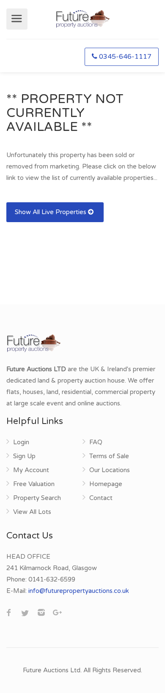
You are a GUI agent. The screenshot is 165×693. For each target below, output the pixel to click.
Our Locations (109, 470)
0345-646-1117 (125, 56)
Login (21, 442)
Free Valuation (34, 484)
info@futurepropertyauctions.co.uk (78, 591)
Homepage (105, 484)
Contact (101, 498)
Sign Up (24, 456)
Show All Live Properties (51, 212)
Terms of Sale (109, 456)
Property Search (37, 498)
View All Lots (32, 512)
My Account (31, 470)
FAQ (95, 442)
